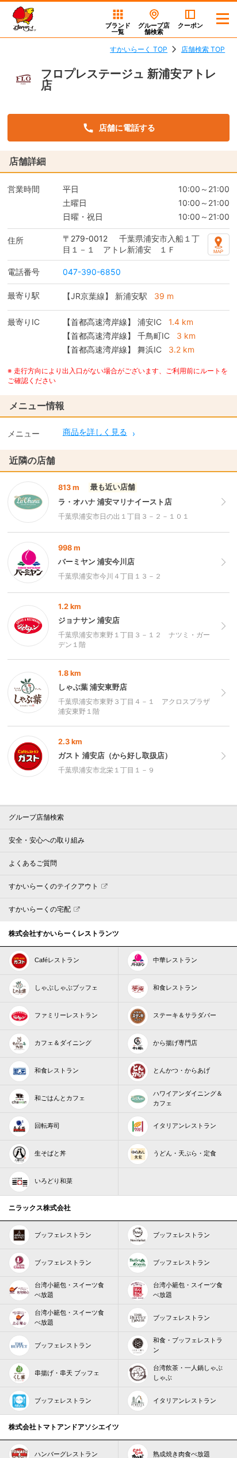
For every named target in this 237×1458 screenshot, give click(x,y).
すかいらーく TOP (138, 49)
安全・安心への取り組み (47, 840)
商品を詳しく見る (95, 432)
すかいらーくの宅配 (40, 909)
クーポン (190, 25)
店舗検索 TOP (203, 49)
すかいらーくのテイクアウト (53, 886)
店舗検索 (154, 28)
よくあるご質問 (33, 863)
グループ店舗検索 (36, 817)
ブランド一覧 (118, 28)
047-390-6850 (92, 272)
